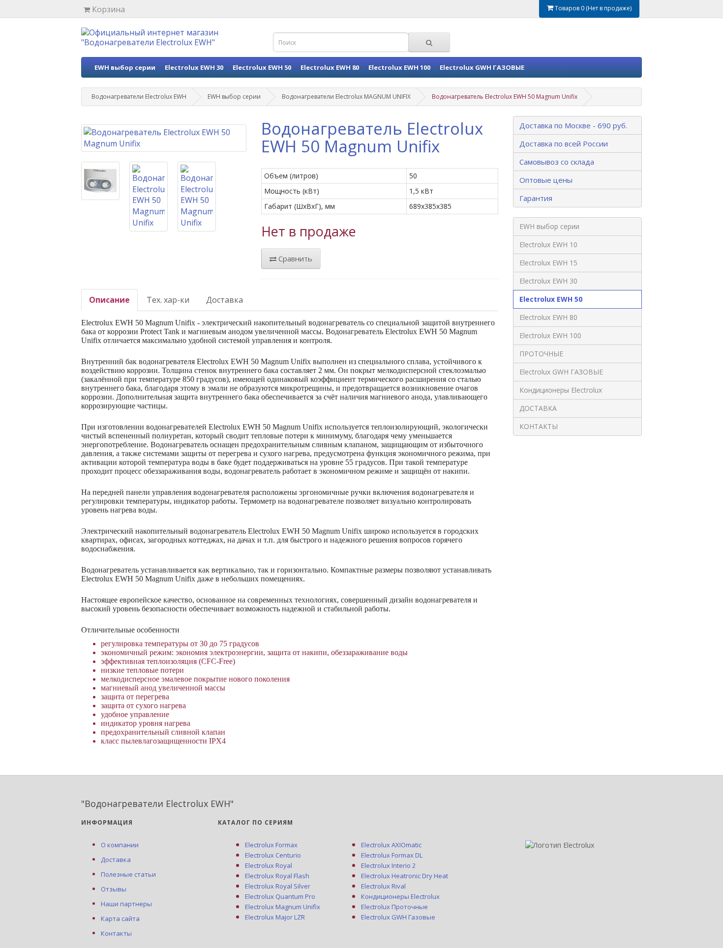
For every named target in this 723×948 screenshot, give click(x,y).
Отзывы (113, 889)
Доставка (224, 299)
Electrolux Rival (383, 886)
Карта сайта (120, 918)
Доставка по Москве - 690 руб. (573, 125)
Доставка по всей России (563, 143)
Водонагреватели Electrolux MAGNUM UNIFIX (346, 96)
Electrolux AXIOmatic (391, 844)
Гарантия (535, 198)
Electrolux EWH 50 (262, 67)
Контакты (116, 933)
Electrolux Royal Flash (277, 875)
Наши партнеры (126, 903)
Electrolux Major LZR (275, 917)
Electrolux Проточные (394, 906)
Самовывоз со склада (556, 162)
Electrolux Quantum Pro (280, 896)
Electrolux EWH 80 (330, 67)
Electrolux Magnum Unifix (282, 906)
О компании (120, 844)
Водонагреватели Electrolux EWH (138, 96)
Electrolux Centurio (273, 855)
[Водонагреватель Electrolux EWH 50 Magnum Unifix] (163, 138)
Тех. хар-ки (168, 299)
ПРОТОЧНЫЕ (541, 353)
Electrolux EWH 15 (548, 262)
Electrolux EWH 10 (548, 244)
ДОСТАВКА (538, 408)
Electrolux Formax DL (391, 855)
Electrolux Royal (268, 865)
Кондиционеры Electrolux (560, 390)
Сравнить (294, 258)
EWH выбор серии (124, 67)
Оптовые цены (545, 180)
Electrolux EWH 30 (194, 67)
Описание (109, 299)
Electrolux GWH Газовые (398, 917)
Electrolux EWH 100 (399, 67)
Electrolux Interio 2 (388, 865)
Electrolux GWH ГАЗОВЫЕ (482, 67)
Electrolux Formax (271, 844)
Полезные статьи (128, 874)
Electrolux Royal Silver (277, 886)
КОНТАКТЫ (538, 426)
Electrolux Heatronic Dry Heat (404, 875)
